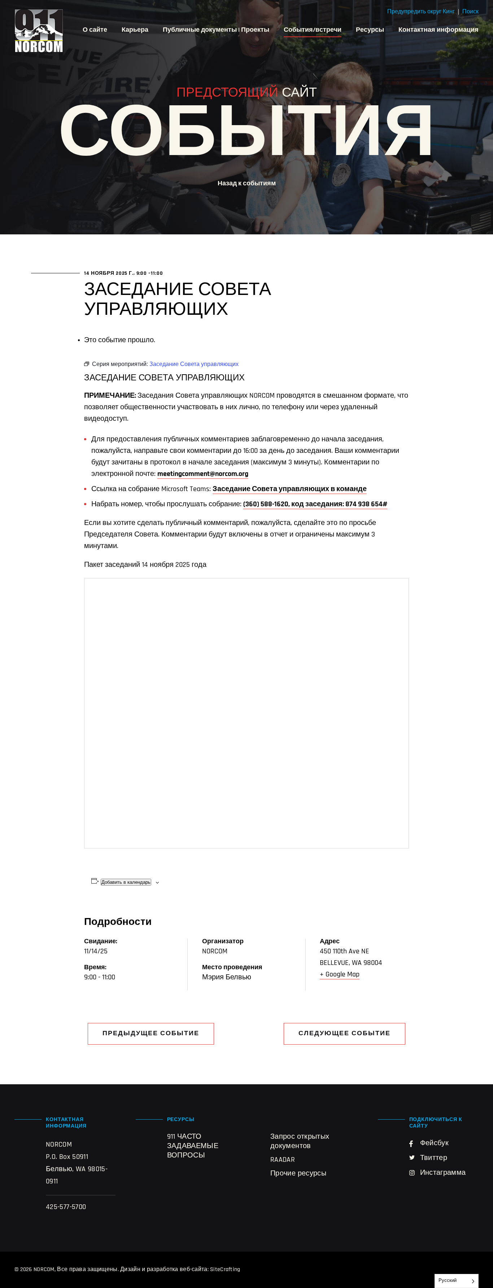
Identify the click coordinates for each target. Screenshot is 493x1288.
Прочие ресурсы (298, 1173)
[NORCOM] (38, 31)
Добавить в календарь (125, 882)
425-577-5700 (66, 1207)
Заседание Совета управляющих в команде (290, 489)
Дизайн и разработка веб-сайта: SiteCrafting (180, 1269)
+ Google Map (339, 974)
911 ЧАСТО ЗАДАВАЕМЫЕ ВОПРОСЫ (193, 1146)
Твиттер (434, 1158)
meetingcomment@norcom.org (202, 474)
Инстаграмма (443, 1173)
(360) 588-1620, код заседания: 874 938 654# (315, 504)
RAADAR (282, 1160)
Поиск (470, 12)
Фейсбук (434, 1143)
